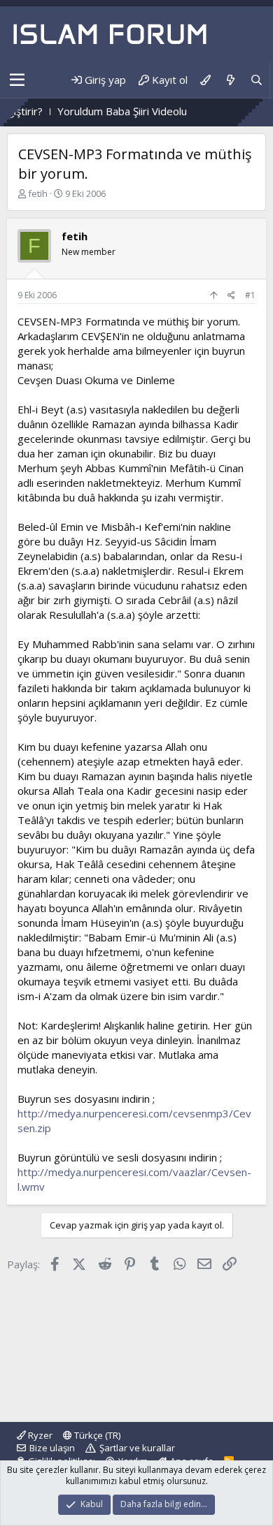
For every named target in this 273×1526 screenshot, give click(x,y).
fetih (38, 193)
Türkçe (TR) (96, 1435)
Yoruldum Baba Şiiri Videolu (107, 111)
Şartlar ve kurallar (137, 1447)
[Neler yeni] (230, 80)
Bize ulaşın (52, 1447)
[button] (17, 80)
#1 (250, 295)
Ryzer (39, 1435)
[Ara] (257, 80)
